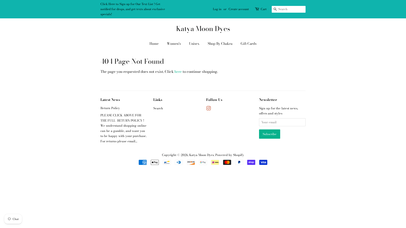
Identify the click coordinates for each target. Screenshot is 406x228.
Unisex (194, 43)
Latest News (110, 99)
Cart (264, 9)
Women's (174, 43)
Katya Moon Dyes (203, 29)
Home (154, 43)
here (178, 71)
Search (158, 108)
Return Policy (110, 108)
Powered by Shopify (229, 155)
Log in (217, 9)
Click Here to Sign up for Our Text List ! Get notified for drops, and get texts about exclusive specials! (132, 9)
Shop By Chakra (220, 43)
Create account (239, 9)
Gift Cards (248, 43)
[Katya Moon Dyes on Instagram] (208, 109)
